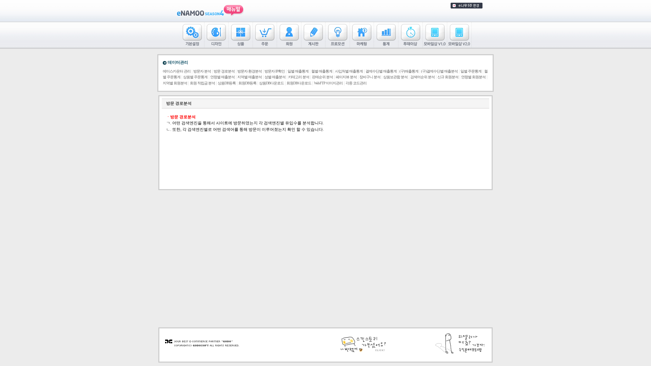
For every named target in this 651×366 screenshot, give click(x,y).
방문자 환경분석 (249, 71)
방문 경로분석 (224, 71)
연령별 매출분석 (222, 77)
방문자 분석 (202, 71)
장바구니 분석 (369, 77)
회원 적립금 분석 (202, 83)
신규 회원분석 (447, 77)
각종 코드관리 (356, 83)
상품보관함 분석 (395, 77)
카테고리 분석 (298, 77)
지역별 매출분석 (249, 77)
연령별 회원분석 (473, 77)
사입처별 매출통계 (349, 71)
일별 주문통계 (470, 71)
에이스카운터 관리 (177, 71)
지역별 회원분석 (175, 83)
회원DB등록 (247, 83)
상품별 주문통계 (195, 77)
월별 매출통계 (321, 71)
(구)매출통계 (408, 71)
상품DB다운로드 (271, 83)
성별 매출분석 (274, 77)
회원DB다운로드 (299, 83)
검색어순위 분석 (422, 77)
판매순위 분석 (322, 77)
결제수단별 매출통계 (381, 71)
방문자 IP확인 (274, 71)
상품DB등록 (227, 83)
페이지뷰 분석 (346, 77)
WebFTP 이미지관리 (328, 83)
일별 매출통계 (298, 71)
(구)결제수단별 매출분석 (439, 71)
